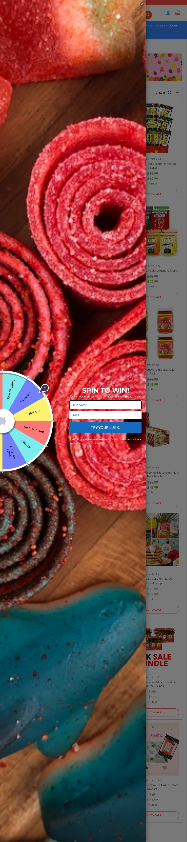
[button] (142, 4)
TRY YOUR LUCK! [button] (105, 427)
